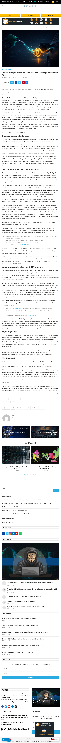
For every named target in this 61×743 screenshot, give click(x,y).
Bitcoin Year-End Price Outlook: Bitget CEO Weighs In (15, 510)
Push (39, 399)
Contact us (19, 741)
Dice (10, 15)
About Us (11, 741)
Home (3, 27)
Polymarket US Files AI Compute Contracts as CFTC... (16, 467)
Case (11, 399)
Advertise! (51, 15)
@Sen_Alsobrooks (16, 308)
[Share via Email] (26, 82)
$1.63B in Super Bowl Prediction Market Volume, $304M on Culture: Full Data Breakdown (25, 632)
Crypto (17, 399)
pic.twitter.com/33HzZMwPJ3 (34, 313)
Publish (30, 15)
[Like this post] (12, 82)
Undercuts (6, 402)
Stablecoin (47, 399)
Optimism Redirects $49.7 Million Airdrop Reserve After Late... (45, 467)
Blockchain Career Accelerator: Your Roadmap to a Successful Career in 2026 (23, 645)
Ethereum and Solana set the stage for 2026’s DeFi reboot (18, 652)
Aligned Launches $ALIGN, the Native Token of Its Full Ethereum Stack (19, 513)
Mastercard (25, 399)
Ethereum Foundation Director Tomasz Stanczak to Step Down (19, 619)
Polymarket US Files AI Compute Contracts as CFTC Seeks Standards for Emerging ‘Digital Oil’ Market (26, 503)
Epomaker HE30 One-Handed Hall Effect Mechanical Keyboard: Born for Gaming (23, 639)
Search (4, 488)
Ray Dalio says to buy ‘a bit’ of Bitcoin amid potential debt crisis (17, 506)
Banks (5, 399)
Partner (33, 399)
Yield (13, 402)
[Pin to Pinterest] (23, 82)
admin (8, 77)
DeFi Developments (12, 27)
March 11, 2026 (25, 245)
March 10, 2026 (32, 315)
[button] (4, 460)
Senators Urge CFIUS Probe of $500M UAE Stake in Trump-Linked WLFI (20, 625)
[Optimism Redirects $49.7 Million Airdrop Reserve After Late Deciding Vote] (45, 455)
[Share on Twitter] (19, 82)
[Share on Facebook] (16, 82)
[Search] (58, 6)
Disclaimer (26, 741)
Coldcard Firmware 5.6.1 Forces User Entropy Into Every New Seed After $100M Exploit (23, 500)
